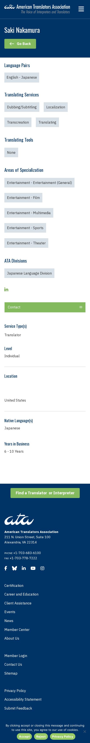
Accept (24, 736)
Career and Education (21, 594)
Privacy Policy (15, 690)
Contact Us (13, 664)
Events (9, 612)
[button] (81, 307)
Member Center (16, 629)
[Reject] (84, 731)
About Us (11, 638)
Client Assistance (17, 603)
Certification (13, 585)
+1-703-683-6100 (27, 553)
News (8, 621)
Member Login (15, 656)
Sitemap (10, 673)
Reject (41, 736)
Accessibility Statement (23, 699)
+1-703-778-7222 (23, 558)
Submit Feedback (18, 708)
